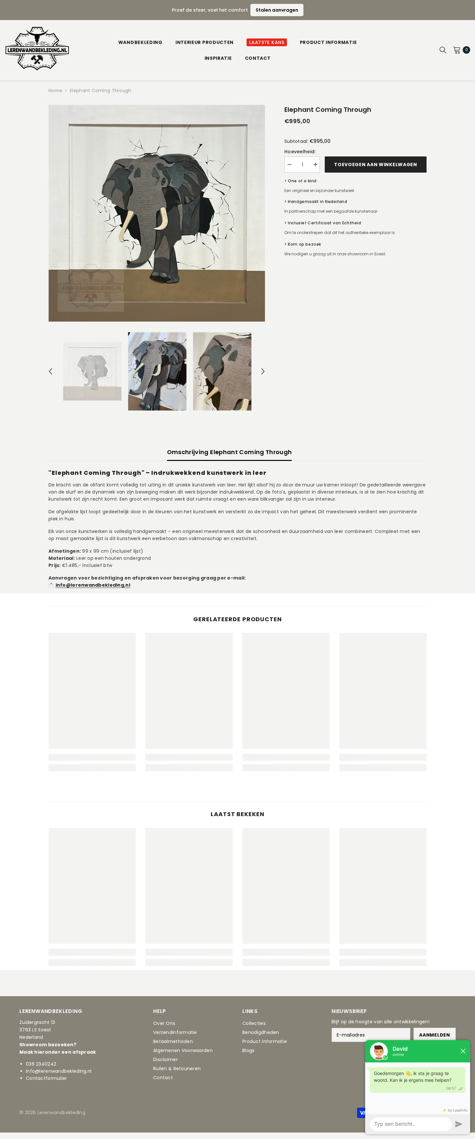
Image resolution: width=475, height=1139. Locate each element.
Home (55, 90)
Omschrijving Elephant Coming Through (229, 452)
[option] (156, 213)
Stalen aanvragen (277, 10)
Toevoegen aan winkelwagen (375, 164)
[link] (92, 757)
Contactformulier (46, 1078)
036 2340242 (41, 1064)
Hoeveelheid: (299, 151)
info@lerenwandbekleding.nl (58, 1071)
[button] (50, 371)
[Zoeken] (443, 49)
